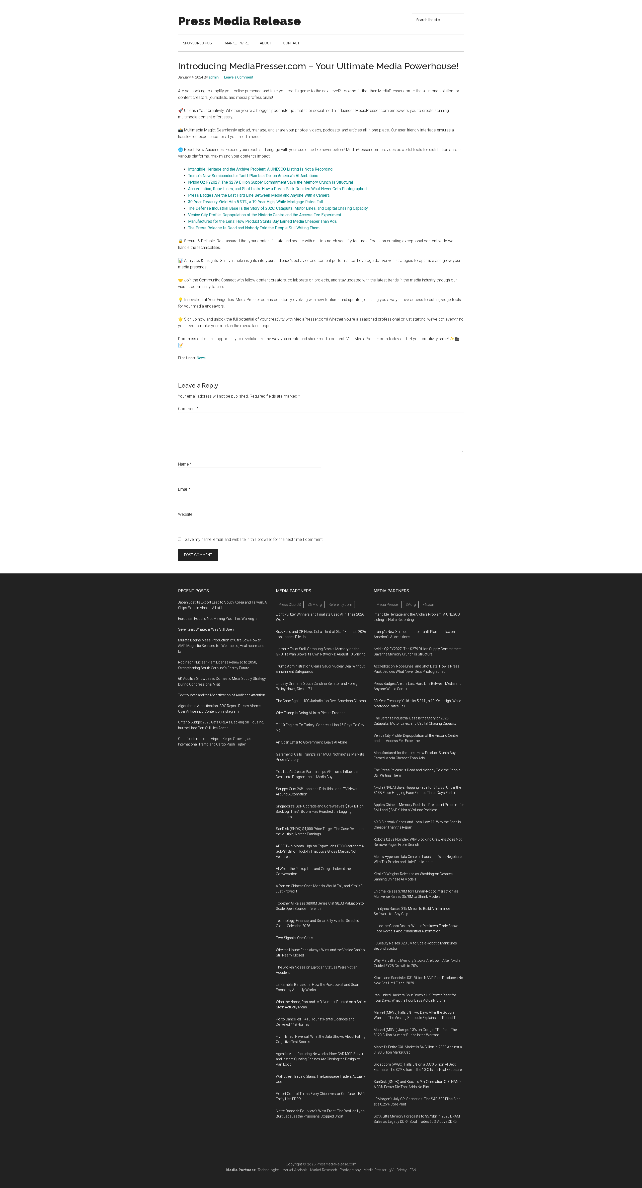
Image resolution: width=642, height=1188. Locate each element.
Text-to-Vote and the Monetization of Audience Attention (221, 695)
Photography (350, 1170)
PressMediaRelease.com (336, 1164)
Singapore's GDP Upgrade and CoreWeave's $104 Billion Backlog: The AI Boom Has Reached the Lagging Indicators (320, 811)
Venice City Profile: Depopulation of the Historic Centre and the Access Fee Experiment (264, 214)
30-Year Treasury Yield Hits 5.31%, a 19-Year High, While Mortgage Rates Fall (255, 201)
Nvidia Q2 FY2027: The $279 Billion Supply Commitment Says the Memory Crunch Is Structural (270, 182)
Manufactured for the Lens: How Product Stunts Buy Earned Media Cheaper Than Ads (262, 221)
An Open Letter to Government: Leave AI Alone (311, 742)
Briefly (401, 1170)
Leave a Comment (238, 77)
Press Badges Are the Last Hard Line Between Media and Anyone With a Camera (259, 195)
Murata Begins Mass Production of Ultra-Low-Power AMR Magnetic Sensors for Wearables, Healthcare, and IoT (221, 646)
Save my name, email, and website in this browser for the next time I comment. (254, 539)
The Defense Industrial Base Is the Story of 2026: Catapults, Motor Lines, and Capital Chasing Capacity (278, 208)
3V (391, 1170)
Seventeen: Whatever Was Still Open (206, 629)
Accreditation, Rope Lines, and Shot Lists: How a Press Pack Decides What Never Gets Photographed (277, 188)
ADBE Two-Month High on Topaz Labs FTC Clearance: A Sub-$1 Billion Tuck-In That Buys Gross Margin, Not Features (320, 851)
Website (185, 514)
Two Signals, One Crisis (294, 938)
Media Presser (375, 1170)
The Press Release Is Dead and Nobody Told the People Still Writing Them (253, 228)
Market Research (323, 1170)
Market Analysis (294, 1170)
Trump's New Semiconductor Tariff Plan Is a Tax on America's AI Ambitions (253, 175)
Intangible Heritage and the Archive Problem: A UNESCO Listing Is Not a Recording (260, 169)
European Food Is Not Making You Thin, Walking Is (218, 619)
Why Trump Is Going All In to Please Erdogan (311, 713)
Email (184, 489)
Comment (188, 408)
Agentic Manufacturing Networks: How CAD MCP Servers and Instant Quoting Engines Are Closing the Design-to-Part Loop (320, 1059)
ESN (413, 1170)
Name (185, 464)
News (201, 358)
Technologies (269, 1170)
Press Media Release (239, 21)
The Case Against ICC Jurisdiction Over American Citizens (321, 701)
